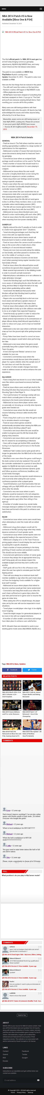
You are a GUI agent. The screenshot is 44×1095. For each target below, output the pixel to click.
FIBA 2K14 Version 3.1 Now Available (16, 966)
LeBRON (12, 993)
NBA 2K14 (10, 664)
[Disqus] (22, 774)
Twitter (34, 670)
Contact (5, 1051)
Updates (22, 664)
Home (13, 1092)
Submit (5, 1054)
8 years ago (32, 966)
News (16, 664)
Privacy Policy (21, 1092)
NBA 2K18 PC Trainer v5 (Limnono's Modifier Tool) (21, 1001)
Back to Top (22, 1015)
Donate (5, 1061)
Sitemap (30, 1092)
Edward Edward (15, 958)
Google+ (25, 1058)
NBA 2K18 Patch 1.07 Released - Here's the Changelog (30, 714)
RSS (4, 1058)
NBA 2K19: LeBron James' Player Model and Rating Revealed (32, 694)
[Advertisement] (21, 3)
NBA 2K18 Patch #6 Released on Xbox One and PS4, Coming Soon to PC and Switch (11, 734)
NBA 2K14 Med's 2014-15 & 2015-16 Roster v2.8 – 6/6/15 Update (11, 694)
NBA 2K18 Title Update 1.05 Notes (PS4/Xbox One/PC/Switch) (32, 734)
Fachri (12, 981)
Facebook (13, 670)
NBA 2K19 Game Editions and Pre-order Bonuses (11, 713)
